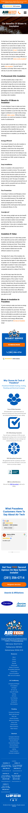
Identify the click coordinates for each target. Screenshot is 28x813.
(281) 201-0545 (16, 779)
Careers (14, 659)
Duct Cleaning (14, 698)
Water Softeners (14, 726)
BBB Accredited (14, 484)
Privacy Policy (14, 671)
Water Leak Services (14, 714)
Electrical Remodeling (14, 743)
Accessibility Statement (14, 669)
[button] (11, 6)
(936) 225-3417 (5, 789)
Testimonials (14, 665)
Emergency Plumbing (14, 712)
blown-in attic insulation (19, 59)
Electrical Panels (14, 741)
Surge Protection (14, 751)
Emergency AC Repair (14, 683)
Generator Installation (14, 753)
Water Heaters (14, 728)
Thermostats (14, 700)
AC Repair (14, 687)
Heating (14, 694)
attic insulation (9, 66)
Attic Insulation (14, 704)
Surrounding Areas (18, 641)
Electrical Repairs (14, 745)
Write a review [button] (8, 528)
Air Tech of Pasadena (19, 320)
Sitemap (14, 806)
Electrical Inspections (14, 739)
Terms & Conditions (14, 673)
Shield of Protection (14, 667)
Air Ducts (14, 696)
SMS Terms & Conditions (14, 675)
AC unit (15, 50)
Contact (14, 661)
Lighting (14, 749)
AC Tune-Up (14, 689)
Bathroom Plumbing (14, 720)
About (14, 657)
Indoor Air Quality (14, 692)
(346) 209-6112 (17, 768)
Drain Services (14, 724)
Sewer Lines (14, 722)
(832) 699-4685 (5, 779)
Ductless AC (14, 702)
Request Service (14, 584)
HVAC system (11, 115)
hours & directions (6, 770)
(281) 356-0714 (14, 352)
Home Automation (14, 747)
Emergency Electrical (14, 736)
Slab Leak (14, 716)
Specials (14, 663)
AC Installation (14, 685)
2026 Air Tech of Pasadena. (10, 805)
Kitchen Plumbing (14, 718)
